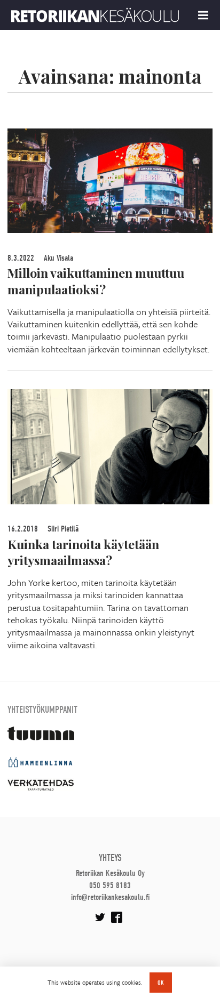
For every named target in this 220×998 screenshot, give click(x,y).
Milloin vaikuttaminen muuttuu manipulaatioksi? (95, 280)
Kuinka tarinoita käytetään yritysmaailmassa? (83, 552)
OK (161, 982)
